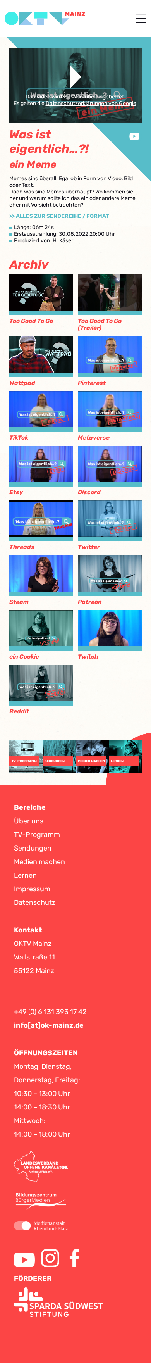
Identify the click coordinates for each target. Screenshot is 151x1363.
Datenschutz (34, 902)
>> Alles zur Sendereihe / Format (59, 216)
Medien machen (39, 861)
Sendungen (32, 848)
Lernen (25, 875)
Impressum (32, 889)
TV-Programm (37, 834)
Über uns (28, 821)
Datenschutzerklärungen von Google (91, 103)
